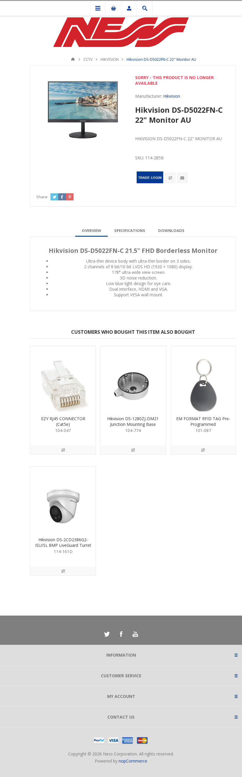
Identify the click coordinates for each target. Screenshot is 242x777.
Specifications (129, 230)
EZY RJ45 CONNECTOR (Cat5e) (63, 421)
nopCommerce (133, 761)
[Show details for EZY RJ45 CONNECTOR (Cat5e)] (63, 378)
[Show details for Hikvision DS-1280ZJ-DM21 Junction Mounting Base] (133, 378)
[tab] (91, 230)
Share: (42, 196)
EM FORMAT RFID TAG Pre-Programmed (203, 421)
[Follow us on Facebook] (121, 634)
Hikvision (171, 96)
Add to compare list (170, 177)
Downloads (171, 230)
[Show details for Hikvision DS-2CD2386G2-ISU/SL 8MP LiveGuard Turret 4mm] (63, 499)
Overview (91, 230)
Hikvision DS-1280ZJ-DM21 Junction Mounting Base (133, 421)
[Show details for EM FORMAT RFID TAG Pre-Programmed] (203, 378)
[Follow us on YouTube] (135, 634)
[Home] (73, 59)
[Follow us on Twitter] (107, 634)
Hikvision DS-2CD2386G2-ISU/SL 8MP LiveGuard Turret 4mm (63, 545)
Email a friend (182, 177)
